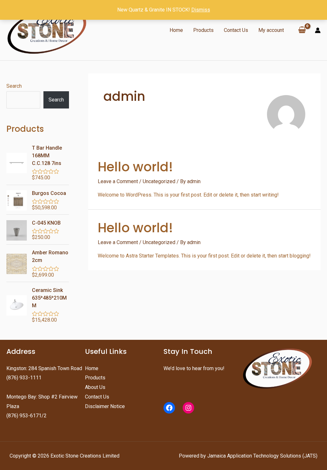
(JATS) (309, 456)
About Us (95, 387)
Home (176, 30)
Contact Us (236, 30)
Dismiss (200, 10)
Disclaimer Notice (105, 406)
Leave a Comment (118, 181)
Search (14, 86)
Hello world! (135, 167)
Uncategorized (159, 181)
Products (203, 30)
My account (271, 30)
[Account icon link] (318, 30)
